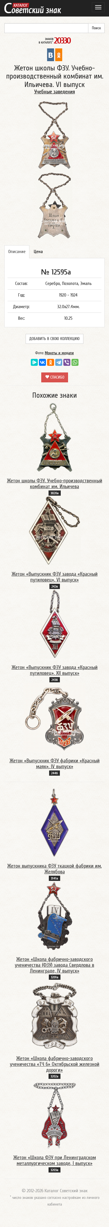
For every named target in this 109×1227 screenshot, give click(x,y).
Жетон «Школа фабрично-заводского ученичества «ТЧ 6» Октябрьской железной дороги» (54, 1064)
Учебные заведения (54, 92)
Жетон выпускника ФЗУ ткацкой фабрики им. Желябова (54, 869)
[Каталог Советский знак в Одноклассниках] (58, 54)
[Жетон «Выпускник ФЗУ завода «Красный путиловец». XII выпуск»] (54, 623)
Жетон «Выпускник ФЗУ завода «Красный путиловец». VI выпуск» (55, 577)
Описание (17, 251)
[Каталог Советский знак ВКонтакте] (50, 54)
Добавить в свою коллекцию (54, 339)
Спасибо (56, 377)
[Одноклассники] (50, 362)
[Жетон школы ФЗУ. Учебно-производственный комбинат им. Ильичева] (54, 437)
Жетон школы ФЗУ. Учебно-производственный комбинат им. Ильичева (54, 484)
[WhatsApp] (75, 362)
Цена (38, 251)
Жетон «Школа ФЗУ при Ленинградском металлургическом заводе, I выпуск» (54, 1160)
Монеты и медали (59, 353)
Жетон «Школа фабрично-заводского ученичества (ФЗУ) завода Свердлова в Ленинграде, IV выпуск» (54, 965)
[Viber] (66, 362)
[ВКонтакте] (42, 362)
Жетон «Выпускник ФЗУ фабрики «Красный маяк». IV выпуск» (55, 764)
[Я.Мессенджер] (34, 362)
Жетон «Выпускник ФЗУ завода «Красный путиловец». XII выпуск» (55, 670)
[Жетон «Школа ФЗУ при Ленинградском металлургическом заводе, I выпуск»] (54, 1114)
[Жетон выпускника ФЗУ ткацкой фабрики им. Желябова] (54, 822)
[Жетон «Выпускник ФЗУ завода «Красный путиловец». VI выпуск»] (54, 530)
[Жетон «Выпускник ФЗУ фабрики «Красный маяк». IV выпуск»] (54, 717)
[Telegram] (58, 362)
